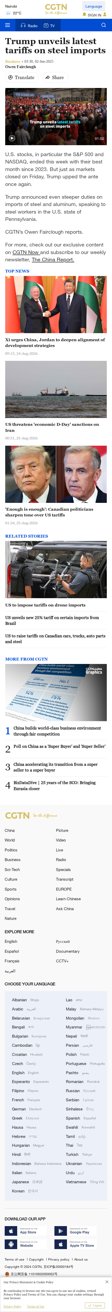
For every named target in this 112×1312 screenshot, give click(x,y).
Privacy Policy (12, 1306)
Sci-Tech (12, 869)
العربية (10, 970)
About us (81, 1259)
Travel (10, 908)
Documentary (68, 951)
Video (61, 840)
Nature (10, 918)
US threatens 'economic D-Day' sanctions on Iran (52, 427)
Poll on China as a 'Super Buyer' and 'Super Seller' (59, 746)
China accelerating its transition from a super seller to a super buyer (56, 767)
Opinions (12, 898)
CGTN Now (26, 252)
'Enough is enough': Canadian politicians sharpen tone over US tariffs (49, 512)
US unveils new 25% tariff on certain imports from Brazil (52, 620)
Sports (11, 889)
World (10, 840)
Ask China (65, 908)
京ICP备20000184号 (58, 1266)
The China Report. (53, 259)
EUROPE (64, 889)
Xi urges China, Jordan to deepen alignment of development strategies (55, 342)
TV (52, 25)
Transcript (64, 879)
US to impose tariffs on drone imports (45, 605)
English (11, 941)
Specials (63, 869)
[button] (12, 138)
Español (12, 951)
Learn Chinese (68, 898)
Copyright (37, 1259)
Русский (63, 941)
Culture (11, 879)
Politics (11, 850)
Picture (62, 830)
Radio (33, 25)
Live (59, 850)
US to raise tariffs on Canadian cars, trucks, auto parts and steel (55, 638)
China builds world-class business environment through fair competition (57, 731)
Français (12, 960)
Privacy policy (59, 1259)
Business (13, 859)
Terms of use (15, 1259)
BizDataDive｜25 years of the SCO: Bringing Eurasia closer (55, 785)
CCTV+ (62, 960)
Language (93, 6)
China (10, 830)
